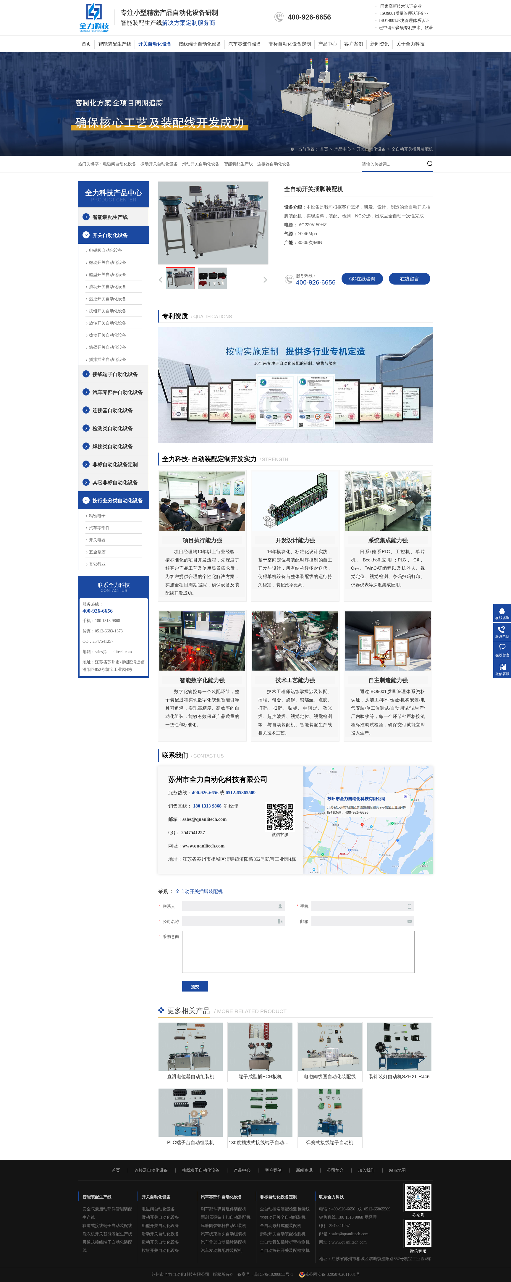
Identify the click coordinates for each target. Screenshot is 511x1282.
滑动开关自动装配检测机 (282, 1234)
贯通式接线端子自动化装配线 (107, 1246)
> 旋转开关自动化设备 (105, 323)
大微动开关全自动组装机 (282, 1217)
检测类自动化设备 (113, 428)
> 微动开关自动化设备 (105, 262)
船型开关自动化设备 (160, 1225)
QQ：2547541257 (334, 1225)
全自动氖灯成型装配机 (280, 1225)
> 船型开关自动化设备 (105, 274)
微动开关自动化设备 (159, 164)
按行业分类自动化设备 (118, 500)
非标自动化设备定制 (290, 43)
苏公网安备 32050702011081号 (332, 1274)
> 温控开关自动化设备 (105, 298)
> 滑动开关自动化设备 (105, 286)
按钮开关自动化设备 (160, 1250)
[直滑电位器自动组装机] (191, 1047)
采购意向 (171, 936)
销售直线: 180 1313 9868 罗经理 (348, 1217)
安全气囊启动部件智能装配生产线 (107, 1213)
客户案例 (353, 43)
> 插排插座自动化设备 (105, 359)
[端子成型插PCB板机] (260, 1047)
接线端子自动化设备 (200, 43)
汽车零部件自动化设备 (118, 391)
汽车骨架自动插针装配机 (223, 1242)
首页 (86, 43)
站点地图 (397, 1170)
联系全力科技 (331, 1197)
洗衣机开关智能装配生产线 (107, 1234)
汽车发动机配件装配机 (221, 1250)
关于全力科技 (410, 43)
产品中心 (327, 43)
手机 (304, 906)
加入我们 (366, 1170)
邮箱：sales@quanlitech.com (343, 1234)
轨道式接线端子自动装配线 (107, 1225)
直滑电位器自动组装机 (190, 1076)
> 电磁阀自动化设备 (103, 250)
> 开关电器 (95, 539)
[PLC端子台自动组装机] (191, 1113)
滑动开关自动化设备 (200, 164)
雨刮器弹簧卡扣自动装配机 (225, 1217)
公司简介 (335, 1170)
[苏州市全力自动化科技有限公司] (94, 17)
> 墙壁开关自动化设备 (105, 347)
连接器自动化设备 (273, 164)
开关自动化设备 (155, 43)
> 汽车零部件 (97, 527)
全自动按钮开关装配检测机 (285, 1250)
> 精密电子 (95, 515)
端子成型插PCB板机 (260, 1076)
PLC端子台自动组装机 (190, 1142)
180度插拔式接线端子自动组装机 (263, 1142)
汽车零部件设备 (244, 43)
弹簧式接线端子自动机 (329, 1142)
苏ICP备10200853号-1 (273, 1274)
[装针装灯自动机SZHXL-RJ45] (399, 1047)
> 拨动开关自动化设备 (105, 335)
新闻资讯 (379, 43)
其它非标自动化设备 (115, 482)
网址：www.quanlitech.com (343, 1242)
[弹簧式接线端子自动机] (330, 1113)
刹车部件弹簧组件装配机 (223, 1209)
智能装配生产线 (114, 43)
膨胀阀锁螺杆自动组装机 (223, 1225)
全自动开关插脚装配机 (412, 149)
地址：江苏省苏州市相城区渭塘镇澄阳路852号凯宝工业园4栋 (375, 1259)
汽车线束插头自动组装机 (223, 1234)
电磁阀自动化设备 (119, 164)
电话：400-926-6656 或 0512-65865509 (354, 1209)
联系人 (169, 906)
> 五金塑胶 (95, 552)
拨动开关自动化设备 (160, 1242)
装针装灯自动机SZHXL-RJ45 (399, 1076)
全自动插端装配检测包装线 (285, 1209)
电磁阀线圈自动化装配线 (330, 1076)
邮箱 (304, 921)
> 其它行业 (95, 564)
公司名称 (171, 921)
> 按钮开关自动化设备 (105, 311)
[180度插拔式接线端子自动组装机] (260, 1113)
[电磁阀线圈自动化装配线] (330, 1047)
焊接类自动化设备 (113, 446)
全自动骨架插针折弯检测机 (285, 1242)
